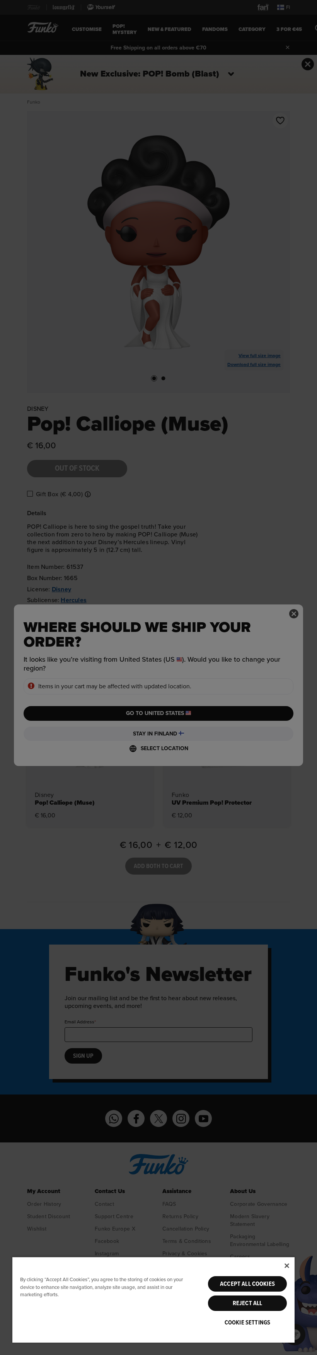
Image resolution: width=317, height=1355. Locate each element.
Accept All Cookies (247, 1284)
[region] (153, 1299)
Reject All (247, 1303)
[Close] (287, 1265)
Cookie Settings (247, 1322)
